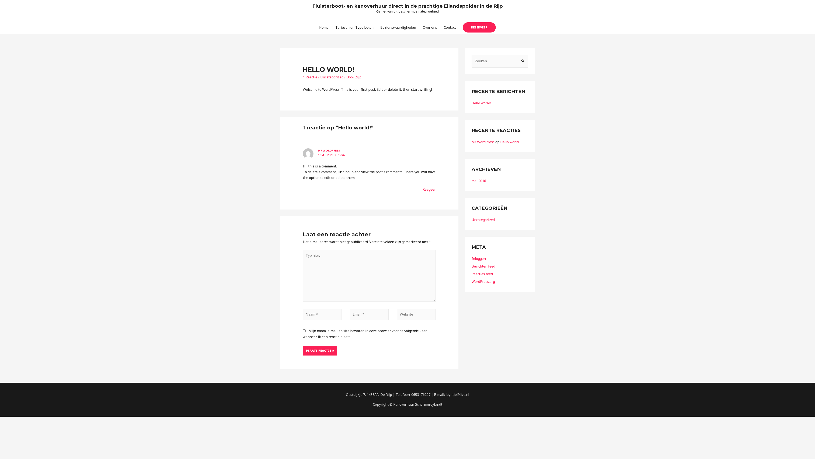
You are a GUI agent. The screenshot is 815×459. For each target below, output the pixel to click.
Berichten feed (483, 266)
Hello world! (481, 103)
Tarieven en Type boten (354, 27)
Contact (450, 27)
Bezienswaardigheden (398, 27)
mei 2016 (479, 180)
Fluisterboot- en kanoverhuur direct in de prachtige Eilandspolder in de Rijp (407, 6)
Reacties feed (482, 274)
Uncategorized (331, 77)
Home (324, 27)
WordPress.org (483, 281)
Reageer (429, 189)
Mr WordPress (329, 150)
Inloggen (479, 258)
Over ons (430, 27)
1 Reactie (310, 77)
